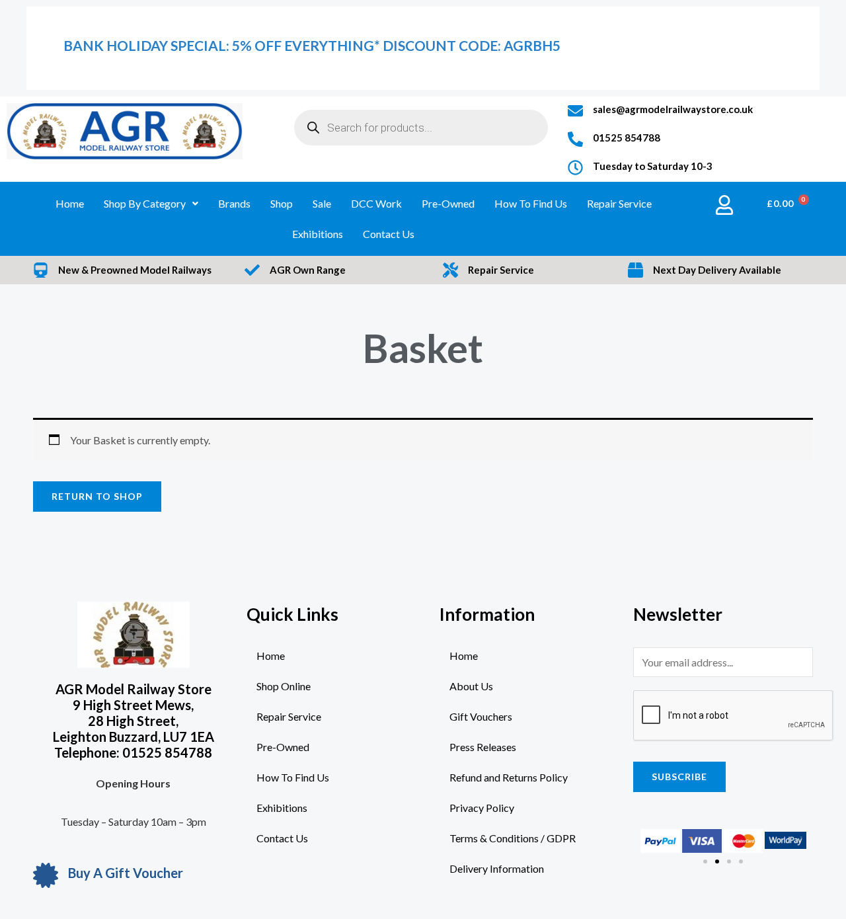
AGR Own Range (308, 270)
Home (70, 203)
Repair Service (619, 203)
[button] (705, 861)
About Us (471, 686)
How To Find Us (530, 203)
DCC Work (376, 203)
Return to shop (97, 496)
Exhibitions (317, 233)
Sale (322, 203)
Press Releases (482, 746)
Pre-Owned (448, 203)
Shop (281, 203)
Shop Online (283, 686)
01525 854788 (626, 137)
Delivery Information (496, 868)
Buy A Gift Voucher (125, 873)
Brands (234, 203)
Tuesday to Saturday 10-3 (652, 166)
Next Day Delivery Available (717, 270)
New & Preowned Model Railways (135, 270)
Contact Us (388, 233)
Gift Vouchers (480, 716)
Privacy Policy (481, 807)
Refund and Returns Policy (508, 777)
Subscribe (679, 776)
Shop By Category (145, 203)
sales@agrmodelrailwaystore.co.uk (673, 109)
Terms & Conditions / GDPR (512, 838)
